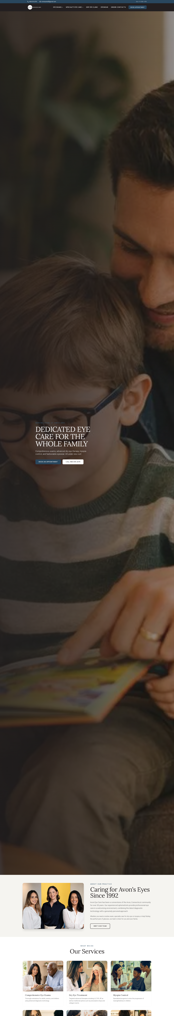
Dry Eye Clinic (92, 7)
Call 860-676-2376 (73, 462)
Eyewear (104, 7)
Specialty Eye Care (74, 7)
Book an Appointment (48, 462)
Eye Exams (57, 7)
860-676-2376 (33, 1)
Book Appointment (137, 7)
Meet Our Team (100, 926)
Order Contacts (118, 7)
